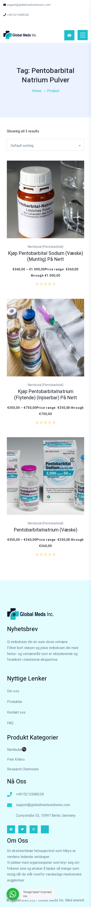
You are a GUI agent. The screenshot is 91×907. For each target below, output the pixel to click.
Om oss (13, 691)
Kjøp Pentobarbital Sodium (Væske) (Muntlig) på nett (45, 256)
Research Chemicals (23, 769)
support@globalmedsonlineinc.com (29, 4)
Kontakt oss (16, 712)
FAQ (10, 723)
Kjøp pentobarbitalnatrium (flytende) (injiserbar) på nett (45, 394)
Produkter (14, 702)
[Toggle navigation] (83, 35)
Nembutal (16, 750)
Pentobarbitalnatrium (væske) (45, 530)
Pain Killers (16, 759)
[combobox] (45, 145)
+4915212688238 (18, 14)
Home (36, 91)
